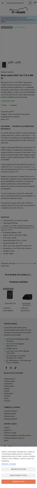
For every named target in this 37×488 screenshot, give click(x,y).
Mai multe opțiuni (18, 469)
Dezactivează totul (18, 475)
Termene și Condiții (8, 464)
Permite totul (18, 482)
